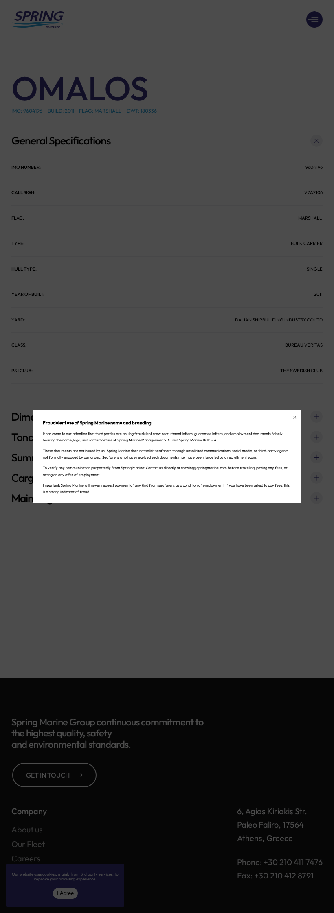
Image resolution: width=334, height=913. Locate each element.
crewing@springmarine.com (204, 467)
